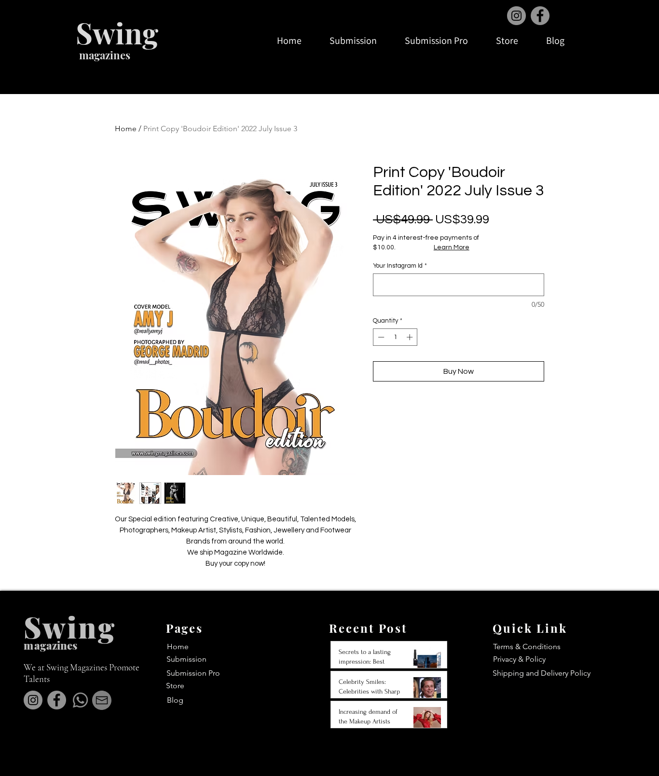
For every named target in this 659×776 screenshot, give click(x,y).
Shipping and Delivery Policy (541, 673)
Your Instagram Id (400, 265)
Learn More (451, 247)
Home (126, 128)
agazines (55, 645)
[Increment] (410, 337)
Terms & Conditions (527, 646)
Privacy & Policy (519, 659)
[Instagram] (516, 15)
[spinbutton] (395, 337)
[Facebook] (540, 15)
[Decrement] (380, 337)
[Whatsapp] (80, 700)
